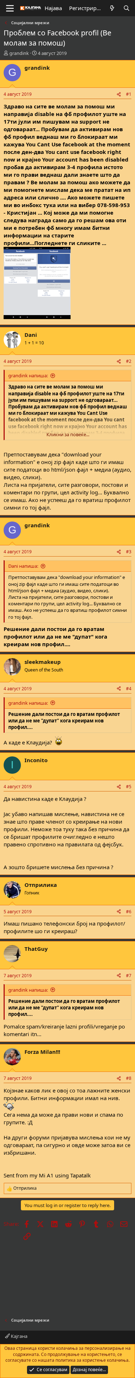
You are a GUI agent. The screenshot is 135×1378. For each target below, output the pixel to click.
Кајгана (18, 1336)
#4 (128, 689)
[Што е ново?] (112, 8)
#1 (128, 94)
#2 (128, 361)
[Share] (118, 94)
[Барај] (127, 8)
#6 (128, 912)
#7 (128, 976)
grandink (19, 53)
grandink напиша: (28, 375)
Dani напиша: (23, 566)
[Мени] (9, 8)
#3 (128, 552)
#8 (128, 1078)
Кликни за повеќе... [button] (67, 434)
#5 (128, 787)
